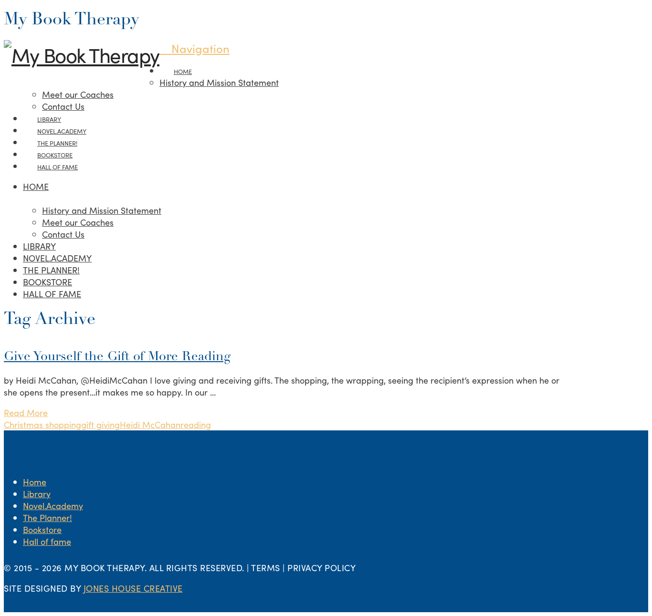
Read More (26, 412)
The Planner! (47, 517)
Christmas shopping (42, 424)
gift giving (100, 424)
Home (34, 482)
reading (195, 424)
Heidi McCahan (150, 424)
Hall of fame (47, 541)
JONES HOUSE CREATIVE (133, 588)
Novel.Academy (53, 506)
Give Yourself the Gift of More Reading (117, 357)
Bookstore (42, 529)
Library (37, 494)
